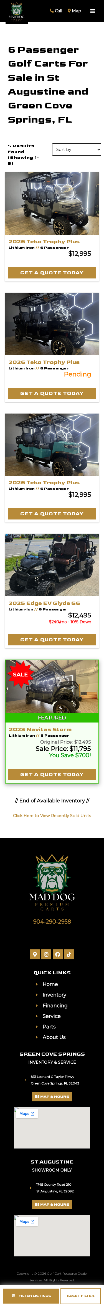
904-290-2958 (52, 921)
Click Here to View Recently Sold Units (52, 815)
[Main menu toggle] (92, 11)
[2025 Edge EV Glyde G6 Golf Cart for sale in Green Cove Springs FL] (52, 565)
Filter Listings (34, 1296)
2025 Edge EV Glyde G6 (44, 603)
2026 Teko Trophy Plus (44, 241)
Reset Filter (80, 1296)
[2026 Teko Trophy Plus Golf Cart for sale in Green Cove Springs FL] (52, 203)
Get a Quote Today (52, 273)
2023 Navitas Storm (40, 729)
